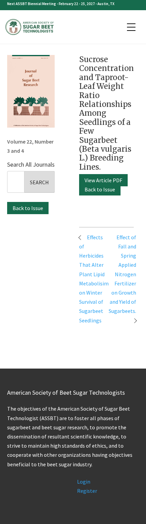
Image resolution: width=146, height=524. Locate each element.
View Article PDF (103, 180)
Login (83, 481)
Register (87, 490)
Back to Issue (28, 208)
